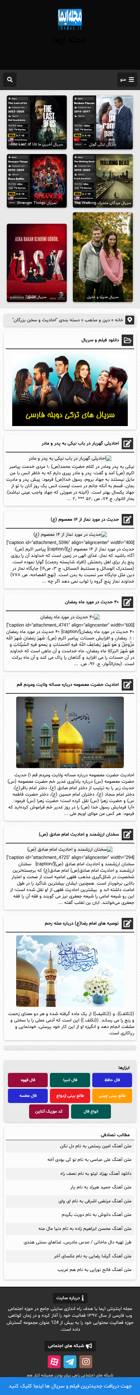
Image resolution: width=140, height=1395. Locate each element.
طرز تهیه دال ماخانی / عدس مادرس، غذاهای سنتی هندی (77, 1242)
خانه (119, 320)
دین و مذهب (97, 320)
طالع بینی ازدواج (70, 1096)
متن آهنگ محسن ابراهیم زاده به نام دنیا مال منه (84, 1229)
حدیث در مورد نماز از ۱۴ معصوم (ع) (85, 519)
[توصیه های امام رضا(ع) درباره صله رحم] (70, 1006)
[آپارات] (54, 1361)
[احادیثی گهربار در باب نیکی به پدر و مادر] (70, 458)
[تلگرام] (70, 1361)
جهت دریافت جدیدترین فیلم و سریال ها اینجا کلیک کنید (70, 1386)
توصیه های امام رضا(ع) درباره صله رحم (82, 923)
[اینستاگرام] (85, 1361)
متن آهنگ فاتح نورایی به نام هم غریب (94, 1270)
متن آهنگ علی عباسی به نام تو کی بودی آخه (89, 1160)
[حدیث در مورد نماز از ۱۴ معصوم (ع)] (70, 534)
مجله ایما (69, 40)
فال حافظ (112, 1080)
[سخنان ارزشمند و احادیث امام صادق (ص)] (70, 849)
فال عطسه (28, 1096)
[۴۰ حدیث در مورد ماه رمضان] (70, 617)
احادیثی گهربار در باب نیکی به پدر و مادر (80, 443)
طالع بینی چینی (112, 1096)
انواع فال (91, 1111)
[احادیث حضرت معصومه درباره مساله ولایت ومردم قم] (70, 767)
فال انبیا (70, 1080)
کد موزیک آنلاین (48, 1111)
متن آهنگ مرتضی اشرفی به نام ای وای (95, 1201)
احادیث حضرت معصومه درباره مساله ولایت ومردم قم (68, 685)
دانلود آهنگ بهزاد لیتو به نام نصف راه (95, 1174)
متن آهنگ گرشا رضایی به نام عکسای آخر (92, 1256)
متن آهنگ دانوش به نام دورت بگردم (96, 1215)
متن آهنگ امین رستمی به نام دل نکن (95, 1146)
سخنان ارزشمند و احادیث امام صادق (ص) (79, 834)
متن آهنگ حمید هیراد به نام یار (100, 1187)
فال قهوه (28, 1080)
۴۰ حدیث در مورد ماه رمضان (92, 602)
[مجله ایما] (70, 31)
